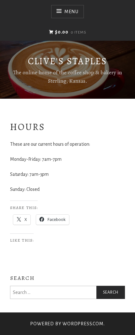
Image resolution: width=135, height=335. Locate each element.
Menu (71, 11)
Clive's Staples (67, 61)
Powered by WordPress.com (66, 323)
